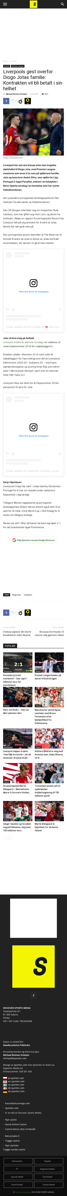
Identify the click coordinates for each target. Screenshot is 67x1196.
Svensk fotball (49, 1184)
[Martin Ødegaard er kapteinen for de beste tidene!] (49, 811)
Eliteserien (8, 671)
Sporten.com (21, 1064)
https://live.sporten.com (28, 101)
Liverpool (28, 595)
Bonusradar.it (12, 1135)
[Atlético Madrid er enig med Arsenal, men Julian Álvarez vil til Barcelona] (49, 738)
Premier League (18, 66)
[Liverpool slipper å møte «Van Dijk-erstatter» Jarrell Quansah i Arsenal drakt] (17, 738)
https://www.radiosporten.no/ (20, 101)
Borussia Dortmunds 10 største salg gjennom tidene (49, 633)
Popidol (47, 1161)
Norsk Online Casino (15, 1124)
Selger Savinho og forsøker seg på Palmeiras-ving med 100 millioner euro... (17, 827)
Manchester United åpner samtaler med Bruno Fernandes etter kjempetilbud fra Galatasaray (48, 716)
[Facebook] (6, 101)
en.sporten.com (16, 1081)
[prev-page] (5, 837)
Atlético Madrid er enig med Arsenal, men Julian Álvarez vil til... (49, 754)
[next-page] (10, 837)
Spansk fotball (17, 1176)
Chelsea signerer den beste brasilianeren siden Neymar (17, 633)
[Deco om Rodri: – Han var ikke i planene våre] (17, 697)
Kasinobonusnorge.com (17, 1103)
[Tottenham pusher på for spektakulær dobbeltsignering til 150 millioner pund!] (49, 773)
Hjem (5, 61)
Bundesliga (8, 747)
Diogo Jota (16, 595)
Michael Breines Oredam (16, 94)
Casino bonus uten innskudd (20, 1129)
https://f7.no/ (13, 101)
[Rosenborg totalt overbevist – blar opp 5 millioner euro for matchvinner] (17, 662)
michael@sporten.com (14, 1058)
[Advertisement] (33, 31)
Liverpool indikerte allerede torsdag (23, 342)
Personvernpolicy (22, 1192)
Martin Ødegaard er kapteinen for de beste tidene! (46, 827)
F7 (17, 1169)
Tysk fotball (47, 1176)
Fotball (14, 61)
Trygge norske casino (14, 1149)
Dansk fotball (17, 1184)
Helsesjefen (17, 1161)
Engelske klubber (47, 1169)
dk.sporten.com (16, 1087)
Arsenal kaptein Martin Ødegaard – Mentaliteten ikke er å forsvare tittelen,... (17, 789)
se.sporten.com (16, 1084)
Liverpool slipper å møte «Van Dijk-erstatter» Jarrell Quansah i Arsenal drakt (17, 754)
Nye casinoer (12, 1145)
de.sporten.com (16, 1091)
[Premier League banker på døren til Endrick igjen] (49, 662)
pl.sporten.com (16, 1078)
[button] (5, 4)
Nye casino (11, 1119)
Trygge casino (12, 1140)
